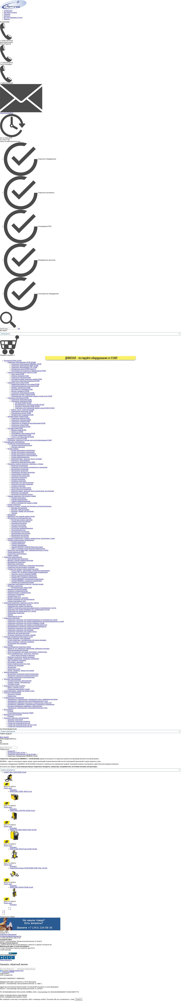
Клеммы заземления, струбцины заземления (23, 659)
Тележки (14, 513)
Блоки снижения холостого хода (19, 664)
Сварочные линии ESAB (20, 425)
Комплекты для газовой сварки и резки (21, 516)
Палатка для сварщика (16, 665)
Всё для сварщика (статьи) (13, 17)
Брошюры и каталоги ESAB (17, 438)
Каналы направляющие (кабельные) (24, 576)
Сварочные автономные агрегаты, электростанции (25, 584)
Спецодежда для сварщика (17, 643)
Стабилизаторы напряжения (14, 697)
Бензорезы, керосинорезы (20, 460)
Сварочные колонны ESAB (20, 426)
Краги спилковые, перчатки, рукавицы (21, 642)
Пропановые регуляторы (20, 537)
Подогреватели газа (18, 530)
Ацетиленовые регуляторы (20, 533)
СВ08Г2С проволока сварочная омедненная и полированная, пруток (32, 608)
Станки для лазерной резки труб (19, 723)
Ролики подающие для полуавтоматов (21, 599)
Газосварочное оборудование (14, 442)
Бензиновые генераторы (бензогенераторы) (23, 674)
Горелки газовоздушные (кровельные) (21, 540)
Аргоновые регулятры (19, 523)
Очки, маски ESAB (17, 374)
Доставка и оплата (10, 12)
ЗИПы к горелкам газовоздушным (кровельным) (28, 548)
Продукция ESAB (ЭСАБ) (13, 360)
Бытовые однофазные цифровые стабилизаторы (25, 706)
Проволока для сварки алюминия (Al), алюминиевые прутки (29, 609)
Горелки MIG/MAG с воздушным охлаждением (27, 579)
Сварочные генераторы (16, 594)
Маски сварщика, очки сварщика (19, 638)
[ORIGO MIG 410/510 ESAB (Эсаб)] (14, 893)
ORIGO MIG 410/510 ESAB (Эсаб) (21, 887)
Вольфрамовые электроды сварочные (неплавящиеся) (27, 626)
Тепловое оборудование (12, 679)
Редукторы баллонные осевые (22, 494)
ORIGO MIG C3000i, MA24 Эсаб (21, 791)
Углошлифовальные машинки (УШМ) (20, 713)
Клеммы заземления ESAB (20, 388)
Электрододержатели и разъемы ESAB (25, 386)
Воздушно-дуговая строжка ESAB (23, 394)
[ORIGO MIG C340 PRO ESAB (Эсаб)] (14, 816)
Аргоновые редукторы (19, 477)
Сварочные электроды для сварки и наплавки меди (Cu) (27, 625)
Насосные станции (14, 694)
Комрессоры (12, 696)
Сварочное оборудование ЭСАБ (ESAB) (22, 362)
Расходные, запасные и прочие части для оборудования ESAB (30, 440)
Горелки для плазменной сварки (22, 582)
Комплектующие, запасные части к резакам (26, 459)
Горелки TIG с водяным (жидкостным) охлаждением (29, 572)
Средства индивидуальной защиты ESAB (22, 372)
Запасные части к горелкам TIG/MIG (23, 574)
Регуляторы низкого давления (21, 520)
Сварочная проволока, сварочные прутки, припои (21, 603)
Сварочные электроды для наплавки (20, 630)
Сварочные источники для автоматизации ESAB (28, 423)
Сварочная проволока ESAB (21, 399)
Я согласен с (12, 971)
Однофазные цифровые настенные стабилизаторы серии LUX (30, 703)
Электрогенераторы (11, 672)
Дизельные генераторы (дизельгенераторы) (23, 675)
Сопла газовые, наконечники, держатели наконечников (30, 570)
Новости (7, 19)
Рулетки (10, 711)
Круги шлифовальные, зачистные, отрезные (23, 653)
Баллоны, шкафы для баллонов (22, 511)
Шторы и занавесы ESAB (20, 391)
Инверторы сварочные (16, 564)
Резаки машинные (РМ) (16, 552)
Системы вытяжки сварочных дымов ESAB (26, 379)
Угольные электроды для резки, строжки (22, 635)
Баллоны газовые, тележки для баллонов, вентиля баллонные (29, 506)
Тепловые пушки (13, 684)
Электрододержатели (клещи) (18, 650)
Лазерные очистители (15, 719)
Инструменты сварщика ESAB (22, 389)
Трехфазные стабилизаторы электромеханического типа (27, 708)
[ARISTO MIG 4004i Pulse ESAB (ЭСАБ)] (14, 854)
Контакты (7, 16)
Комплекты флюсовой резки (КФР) (23, 462)
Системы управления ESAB (21, 435)
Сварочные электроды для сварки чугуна (22, 631)
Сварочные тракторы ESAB (21, 420)
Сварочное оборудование (13, 557)
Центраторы (12, 667)
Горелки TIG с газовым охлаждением (24, 577)
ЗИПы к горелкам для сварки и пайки (24, 503)
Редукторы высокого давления (22, 484)
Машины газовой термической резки (20, 560)
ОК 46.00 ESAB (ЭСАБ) (23, 403)
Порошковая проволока (16, 613)
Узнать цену (8, 788)
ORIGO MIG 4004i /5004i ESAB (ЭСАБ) (23, 830)
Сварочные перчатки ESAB (21, 377)
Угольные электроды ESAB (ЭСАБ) (27, 406)
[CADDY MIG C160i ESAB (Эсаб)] (8, 778)
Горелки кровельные (18, 542)
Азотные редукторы (18, 479)
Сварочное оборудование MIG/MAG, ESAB (26, 364)
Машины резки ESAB (18, 430)
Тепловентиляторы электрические (20, 681)
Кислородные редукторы (20, 469)
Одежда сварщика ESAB (20, 376)
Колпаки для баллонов (19, 508)
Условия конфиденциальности (10, 936)
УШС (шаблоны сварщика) (17, 660)
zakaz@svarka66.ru (6, 113)
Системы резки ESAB (15, 428)
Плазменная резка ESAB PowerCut (23, 369)
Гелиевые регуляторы (19, 526)
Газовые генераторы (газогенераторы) (21, 677)
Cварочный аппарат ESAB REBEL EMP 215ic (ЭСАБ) (28, 868)
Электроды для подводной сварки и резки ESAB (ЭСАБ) (35, 408)
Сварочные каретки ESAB (20, 418)
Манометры (12, 515)
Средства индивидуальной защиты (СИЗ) (18, 637)
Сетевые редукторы (18, 486)
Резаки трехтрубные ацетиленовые (23, 454)
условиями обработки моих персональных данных (12, 971)
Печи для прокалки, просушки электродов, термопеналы (27, 652)
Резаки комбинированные (20, 457)
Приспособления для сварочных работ (17, 647)
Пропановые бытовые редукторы (23, 472)
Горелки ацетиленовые (19, 499)
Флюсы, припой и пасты (16, 687)
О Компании (8, 11)
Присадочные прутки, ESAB (21, 413)
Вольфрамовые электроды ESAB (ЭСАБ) (29, 404)
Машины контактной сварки (17, 589)
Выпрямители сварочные (16, 562)
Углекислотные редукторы (20, 476)
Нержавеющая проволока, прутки (19, 604)
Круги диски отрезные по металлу (23, 655)
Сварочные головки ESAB (20, 421)
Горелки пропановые (18, 498)
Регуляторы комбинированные (22, 528)
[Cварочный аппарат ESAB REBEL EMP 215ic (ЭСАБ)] (14, 873)
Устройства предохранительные (19, 443)
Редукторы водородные (19, 465)
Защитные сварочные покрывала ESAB (25, 381)
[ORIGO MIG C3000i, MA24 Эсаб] (14, 797)
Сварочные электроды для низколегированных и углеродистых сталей (32, 620)
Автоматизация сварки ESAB (18, 416)
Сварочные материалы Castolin (19, 689)
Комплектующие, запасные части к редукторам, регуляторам (32, 491)
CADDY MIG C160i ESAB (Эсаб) (15, 772)
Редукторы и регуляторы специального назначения (29, 467)
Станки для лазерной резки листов (20, 726)
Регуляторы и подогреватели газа (19, 518)
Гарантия (7, 14)
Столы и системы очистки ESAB (22, 437)
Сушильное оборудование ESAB (22, 393)
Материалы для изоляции (13, 714)
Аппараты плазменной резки (18, 591)
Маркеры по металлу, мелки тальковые (21, 657)
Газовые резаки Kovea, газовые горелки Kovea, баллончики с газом (31, 538)
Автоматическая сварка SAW (21, 587)
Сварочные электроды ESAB (21, 401)
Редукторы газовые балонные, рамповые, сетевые (25, 464)
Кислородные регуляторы (20, 531)
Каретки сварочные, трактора (18, 598)
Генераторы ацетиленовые (17, 554)
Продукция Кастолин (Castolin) (14, 686)
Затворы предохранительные (21, 445)
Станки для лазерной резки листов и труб (22, 725)
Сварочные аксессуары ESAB (18, 382)
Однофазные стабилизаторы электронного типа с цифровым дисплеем (33, 699)
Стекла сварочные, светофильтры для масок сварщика (27, 640)
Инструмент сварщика (15, 662)
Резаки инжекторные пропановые (23, 450)
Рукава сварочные (14, 504)
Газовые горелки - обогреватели (19, 682)
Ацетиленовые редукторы (20, 474)
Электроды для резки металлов (19, 633)
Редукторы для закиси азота (21, 487)
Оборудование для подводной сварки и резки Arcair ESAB (31, 396)
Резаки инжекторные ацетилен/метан (24, 455)
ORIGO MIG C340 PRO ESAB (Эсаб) (22, 810)
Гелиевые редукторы (18, 481)
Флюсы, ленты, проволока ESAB (22, 410)
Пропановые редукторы (19, 471)
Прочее (10, 645)
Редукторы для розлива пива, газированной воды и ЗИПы (28, 550)
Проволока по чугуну (15, 616)
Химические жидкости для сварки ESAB (25, 384)
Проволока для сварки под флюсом (20, 606)
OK (19, 328)
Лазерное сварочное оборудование (16, 718)
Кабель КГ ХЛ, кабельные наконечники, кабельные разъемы (28, 648)
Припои (10, 614)
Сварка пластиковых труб (17, 601)
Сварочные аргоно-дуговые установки (21, 567)
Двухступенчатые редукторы (21, 489)
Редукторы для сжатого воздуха (22, 482)
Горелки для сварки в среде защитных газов (23, 569)
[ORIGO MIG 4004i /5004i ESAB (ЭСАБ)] (14, 835)
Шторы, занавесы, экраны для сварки (21, 670)
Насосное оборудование (12, 692)
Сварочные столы (14, 669)
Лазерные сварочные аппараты (19, 721)
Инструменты (8, 709)
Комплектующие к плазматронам (19, 592)
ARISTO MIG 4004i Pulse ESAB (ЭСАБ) (23, 849)
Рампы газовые (13, 555)
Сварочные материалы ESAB (18, 398)
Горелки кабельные (18, 543)
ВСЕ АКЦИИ (4, 737)
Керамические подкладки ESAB (22, 415)
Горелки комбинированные (20, 501)
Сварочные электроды (12, 618)
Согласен (78, 999)
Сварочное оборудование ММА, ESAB (24, 366)
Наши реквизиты (6, 960)
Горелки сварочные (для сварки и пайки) (22, 496)
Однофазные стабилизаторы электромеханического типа (28, 701)
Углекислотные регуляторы (20, 521)
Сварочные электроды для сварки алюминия (23, 628)
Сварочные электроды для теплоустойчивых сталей (26, 623)
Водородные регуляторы (20, 535)
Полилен (11, 716)
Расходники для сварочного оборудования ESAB (28, 371)
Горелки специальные (19, 545)
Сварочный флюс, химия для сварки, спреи (19, 691)
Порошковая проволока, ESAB (22, 411)
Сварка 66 (11, 751)
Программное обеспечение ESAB (23, 433)
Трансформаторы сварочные (18, 559)
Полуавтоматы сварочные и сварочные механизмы (26, 565)
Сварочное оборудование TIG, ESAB (24, 367)
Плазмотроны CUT (14, 596)
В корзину (13, 790)
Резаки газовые (13, 448)
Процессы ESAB (17, 432)
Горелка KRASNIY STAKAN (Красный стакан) (27, 547)
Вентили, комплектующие (20, 509)
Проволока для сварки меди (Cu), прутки (22, 611)
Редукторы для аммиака (19, 493)
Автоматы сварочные (15, 586)
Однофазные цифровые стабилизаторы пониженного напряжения (31, 704)
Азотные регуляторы (18, 525)
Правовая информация (8, 934)
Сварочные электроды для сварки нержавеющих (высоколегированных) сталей (36, 621)
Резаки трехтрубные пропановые (23, 452)
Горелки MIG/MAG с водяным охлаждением (26, 581)
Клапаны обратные (18, 447)
